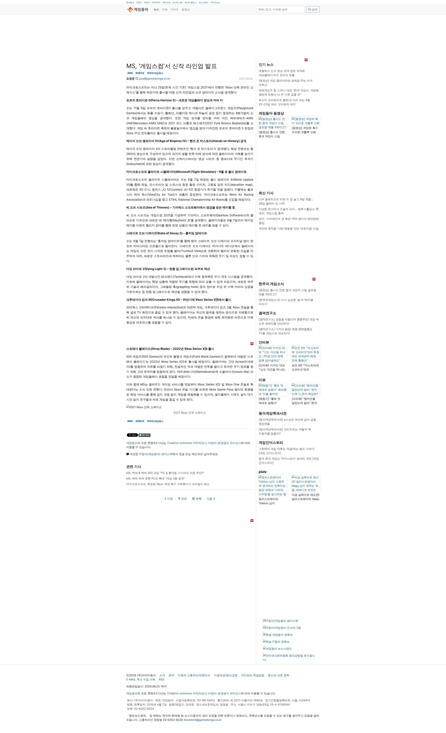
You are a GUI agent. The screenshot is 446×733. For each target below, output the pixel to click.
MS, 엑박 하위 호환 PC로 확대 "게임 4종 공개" (155, 478)
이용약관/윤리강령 (225, 675)
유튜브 (147, 2)
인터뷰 (264, 342)
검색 (314, 9)
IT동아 (139, 2)
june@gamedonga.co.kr (154, 78)
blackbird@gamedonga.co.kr (203, 720)
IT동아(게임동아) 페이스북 (155, 454)
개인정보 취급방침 (252, 675)
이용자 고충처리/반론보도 (194, 675)
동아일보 (130, 2)
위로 (183, 498)
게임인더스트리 (271, 442)
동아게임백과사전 (273, 413)
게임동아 (131, 443)
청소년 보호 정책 (278, 675)
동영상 (186, 9)
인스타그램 (177, 2)
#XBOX (140, 73)
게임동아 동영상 (271, 113)
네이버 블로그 (190, 2)
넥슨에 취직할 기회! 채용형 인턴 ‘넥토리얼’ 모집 (289, 228)
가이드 (174, 9)
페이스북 (166, 2)
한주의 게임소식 (271, 284)
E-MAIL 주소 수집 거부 (140, 679)
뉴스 (156, 9)
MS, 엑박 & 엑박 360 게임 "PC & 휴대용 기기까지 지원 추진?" (165, 473)
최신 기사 (266, 193)
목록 (198, 498)
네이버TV (156, 2)
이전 (169, 498)
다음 (210, 498)
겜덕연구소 (267, 313)
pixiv (263, 472)
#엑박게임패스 (155, 73)
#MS (130, 73)
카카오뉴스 (215, 2)
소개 (162, 675)
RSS (161, 679)
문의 (171, 675)
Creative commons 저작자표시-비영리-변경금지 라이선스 (204, 443)
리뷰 (165, 9)
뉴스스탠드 (203, 2)
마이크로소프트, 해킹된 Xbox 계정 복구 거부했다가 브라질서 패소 (168, 484)
